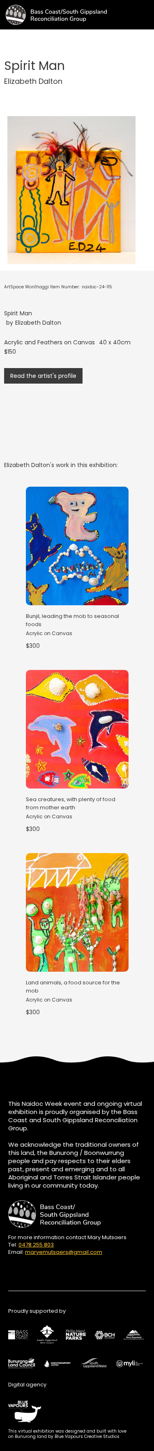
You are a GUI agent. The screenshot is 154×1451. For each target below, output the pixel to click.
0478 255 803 (36, 1245)
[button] (146, 11)
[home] (53, 14)
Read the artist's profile (43, 376)
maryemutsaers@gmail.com (63, 1252)
